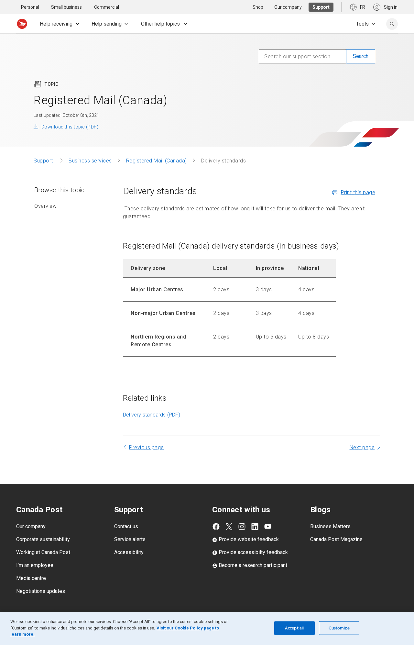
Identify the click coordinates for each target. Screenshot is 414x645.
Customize (339, 628)
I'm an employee (34, 565)
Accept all (294, 628)
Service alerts (130, 539)
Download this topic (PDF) (69, 126)
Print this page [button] (358, 192)
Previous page (146, 447)
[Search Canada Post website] (392, 24)
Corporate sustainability (43, 539)
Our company (31, 526)
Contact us (126, 526)
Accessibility (129, 552)
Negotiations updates (40, 591)
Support (44, 161)
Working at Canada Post (43, 552)
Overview (45, 206)
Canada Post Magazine (336, 539)
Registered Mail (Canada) (156, 161)
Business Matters (330, 526)
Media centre (31, 578)
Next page (362, 447)
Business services (90, 161)
